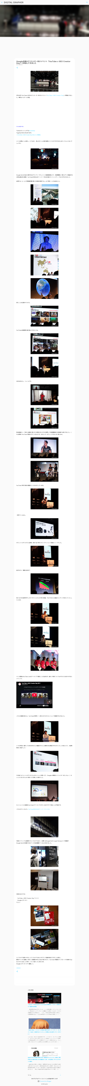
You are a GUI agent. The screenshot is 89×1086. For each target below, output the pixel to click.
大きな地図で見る (20, 126)
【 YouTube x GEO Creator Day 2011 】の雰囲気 (28, 134)
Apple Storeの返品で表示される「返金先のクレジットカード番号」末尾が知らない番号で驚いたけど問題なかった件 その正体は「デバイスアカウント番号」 (44, 1059)
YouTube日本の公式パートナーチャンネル (39, 809)
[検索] (87, 2)
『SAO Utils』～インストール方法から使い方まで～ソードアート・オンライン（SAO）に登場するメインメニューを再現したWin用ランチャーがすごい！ (44, 1032)
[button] (17, 68)
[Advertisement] (44, 47)
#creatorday (32, 130)
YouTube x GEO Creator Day (55, 95)
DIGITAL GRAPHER (13, 2)
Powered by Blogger (45, 1081)
